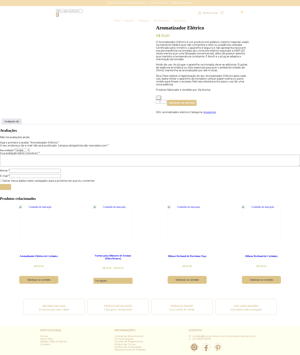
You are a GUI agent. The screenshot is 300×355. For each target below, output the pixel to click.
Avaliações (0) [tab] (11, 121)
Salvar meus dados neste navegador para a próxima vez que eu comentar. (49, 180)
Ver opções (101, 280)
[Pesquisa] (57, 14)
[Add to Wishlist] (158, 98)
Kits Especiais (161, 21)
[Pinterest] (218, 347)
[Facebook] (206, 347)
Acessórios (180, 21)
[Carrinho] (241, 13)
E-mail (5, 175)
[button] (129, 20)
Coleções (129, 21)
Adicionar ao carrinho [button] (38, 279)
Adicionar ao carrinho (182, 103)
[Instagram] (194, 347)
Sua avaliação (7, 150)
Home (117, 21)
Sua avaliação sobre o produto (20, 153)
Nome (4, 170)
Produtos (144, 21)
